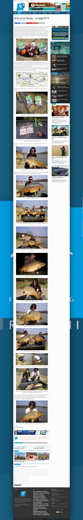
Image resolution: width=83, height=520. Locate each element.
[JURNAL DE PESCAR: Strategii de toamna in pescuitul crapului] (20, 459)
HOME (15, 12)
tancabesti (35, 513)
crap (34, 500)
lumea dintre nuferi (36, 508)
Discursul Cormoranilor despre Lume (62, 100)
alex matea (47, 505)
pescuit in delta (45, 513)
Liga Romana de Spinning (45, 514)
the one (41, 493)
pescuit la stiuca (36, 493)
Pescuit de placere (41, 460)
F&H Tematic (27, 0)
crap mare (46, 503)
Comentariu (16, 468)
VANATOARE (25, 12)
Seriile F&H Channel (21, 0)
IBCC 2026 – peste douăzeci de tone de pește (59, 138)
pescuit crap (42, 499)
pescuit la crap (37, 442)
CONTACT (31, 0)
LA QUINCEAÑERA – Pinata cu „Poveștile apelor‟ (62, 96)
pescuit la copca (41, 505)
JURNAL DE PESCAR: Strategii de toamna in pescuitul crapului (20, 461)
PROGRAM (50, 12)
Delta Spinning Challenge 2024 (57, 177)
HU (33, 0)
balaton (44, 506)
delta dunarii (41, 494)
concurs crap (35, 505)
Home (15, 15)
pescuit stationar (46, 493)
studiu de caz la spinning (37, 503)
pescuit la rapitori (45, 500)
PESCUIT (19, 12)
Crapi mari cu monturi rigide (31, 460)
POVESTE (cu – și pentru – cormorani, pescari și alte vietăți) (62, 87)
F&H (21, 20)
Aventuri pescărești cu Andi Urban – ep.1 (62, 69)
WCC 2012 (34, 514)
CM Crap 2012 (39, 506)
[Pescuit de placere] (43, 459)
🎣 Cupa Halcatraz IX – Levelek (58, 117)
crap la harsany (31, 442)
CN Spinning (40, 513)
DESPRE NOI (15, 0)
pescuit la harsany (44, 442)
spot (34, 491)
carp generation (42, 496)
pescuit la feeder (36, 496)
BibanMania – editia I (19, 448)
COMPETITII (35, 12)
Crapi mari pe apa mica (39, 448)
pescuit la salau (38, 500)
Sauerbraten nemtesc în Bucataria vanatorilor (61, 61)
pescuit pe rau (35, 494)
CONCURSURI (44, 12)
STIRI (40, 12)
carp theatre (35, 497)
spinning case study (44, 508)
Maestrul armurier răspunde (62, 64)
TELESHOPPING (56, 12)
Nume (15, 476)
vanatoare (39, 514)
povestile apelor (44, 491)
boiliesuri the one (25, 442)
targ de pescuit (39, 502)
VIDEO (30, 12)
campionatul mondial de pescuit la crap (39, 511)
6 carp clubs (43, 497)
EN (35, 0)
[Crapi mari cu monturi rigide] (31, 459)
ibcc (43, 503)
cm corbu (34, 506)
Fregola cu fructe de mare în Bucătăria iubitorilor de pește (62, 56)
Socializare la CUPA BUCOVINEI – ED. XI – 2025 (59, 158)
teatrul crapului (36, 499)
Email (15, 479)
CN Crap (34, 502)
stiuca (46, 499)
